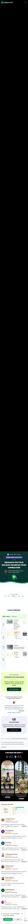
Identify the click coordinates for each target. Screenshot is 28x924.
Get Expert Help (14, 730)
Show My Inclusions (14, 689)
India (18, 919)
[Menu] (25, 2)
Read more (3, 747)
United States (8, 919)
